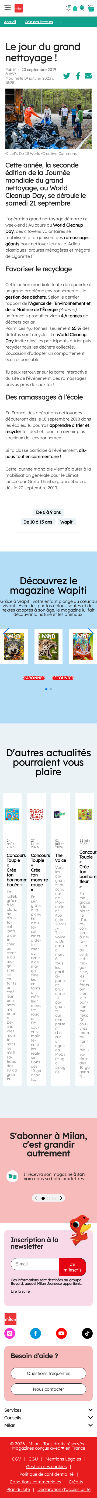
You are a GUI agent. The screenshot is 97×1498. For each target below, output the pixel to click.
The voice (60, 858)
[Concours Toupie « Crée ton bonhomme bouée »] (12, 814)
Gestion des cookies (46, 1466)
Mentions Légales (63, 1459)
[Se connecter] (82, 8)
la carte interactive (68, 372)
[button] (6, 634)
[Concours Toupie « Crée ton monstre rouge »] (36, 814)
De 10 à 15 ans (37, 522)
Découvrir (63, 678)
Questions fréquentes (48, 1373)
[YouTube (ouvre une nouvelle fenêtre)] (61, 1337)
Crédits (76, 1481)
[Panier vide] (91, 8)
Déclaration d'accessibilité (64, 1489)
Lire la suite (20, 1291)
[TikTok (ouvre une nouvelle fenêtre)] (87, 1337)
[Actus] (75, 8)
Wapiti (67, 522)
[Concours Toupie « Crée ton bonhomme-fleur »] (85, 814)
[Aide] (68, 8)
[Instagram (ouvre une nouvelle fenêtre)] (9, 1337)
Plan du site (18, 1489)
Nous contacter (48, 1389)
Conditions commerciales (35, 1481)
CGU (33, 1459)
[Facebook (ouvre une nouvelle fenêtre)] (35, 1337)
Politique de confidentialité (46, 1474)
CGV (16, 1459)
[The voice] (60, 814)
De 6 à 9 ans (48, 512)
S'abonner (34, 678)
